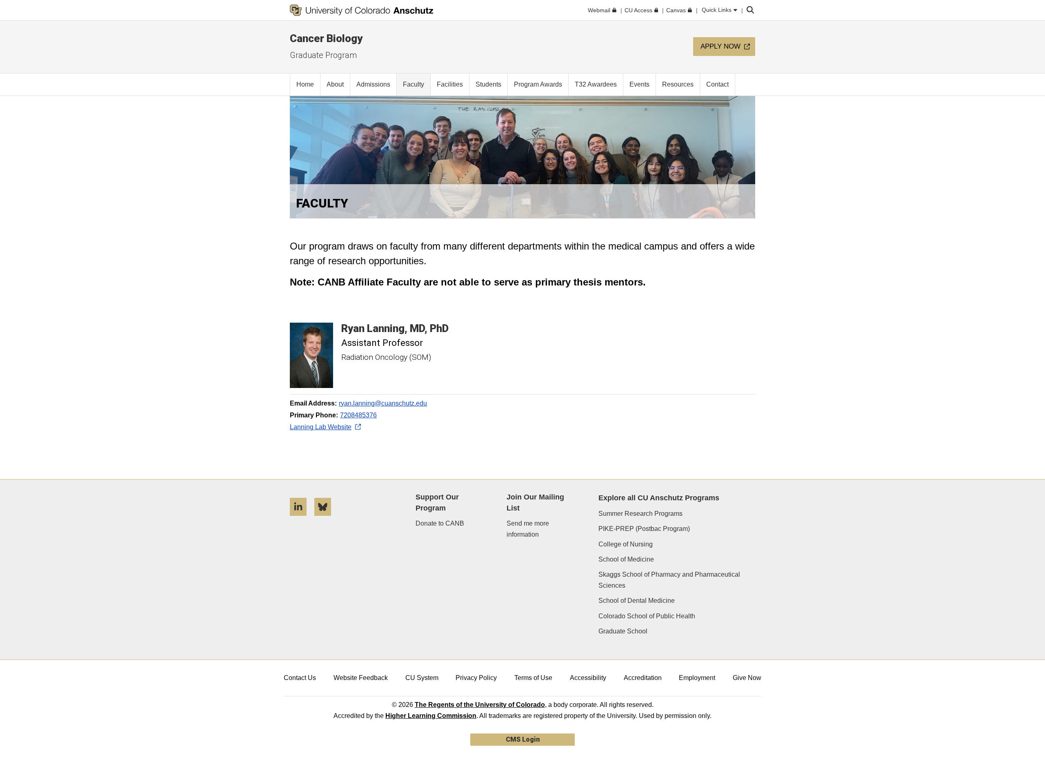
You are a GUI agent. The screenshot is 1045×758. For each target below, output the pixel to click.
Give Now (747, 677)
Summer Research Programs (640, 513)
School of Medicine (626, 559)
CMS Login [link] (523, 739)
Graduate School (622, 631)
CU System (421, 677)
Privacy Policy (476, 677)
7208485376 (358, 415)
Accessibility (588, 677)
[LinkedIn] (301, 518)
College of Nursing (625, 544)
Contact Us (300, 677)
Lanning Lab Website (320, 427)
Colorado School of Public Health (646, 616)
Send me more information (528, 529)
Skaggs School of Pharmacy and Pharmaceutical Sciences (669, 580)
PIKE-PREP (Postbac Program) (644, 528)
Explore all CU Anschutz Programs (658, 498)
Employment (697, 677)
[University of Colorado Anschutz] (362, 10)
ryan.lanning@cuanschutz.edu (383, 403)
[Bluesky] (325, 518)
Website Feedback (361, 677)
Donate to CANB (440, 523)
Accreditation (643, 677)
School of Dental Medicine (636, 600)
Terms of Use (533, 677)
